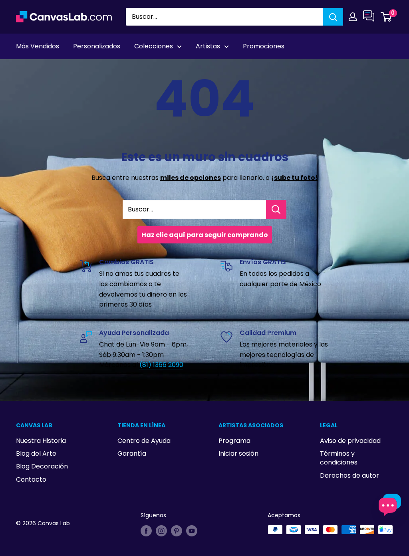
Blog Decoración (42, 466)
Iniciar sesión (238, 453)
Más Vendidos (37, 46)
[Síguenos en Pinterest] (176, 530)
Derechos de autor (349, 475)
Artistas (208, 46)
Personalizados (96, 46)
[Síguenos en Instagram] (161, 530)
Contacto (31, 479)
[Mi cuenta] (353, 16)
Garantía (131, 453)
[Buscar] (333, 17)
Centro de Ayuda (144, 440)
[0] (386, 17)
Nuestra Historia (41, 440)
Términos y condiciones (338, 458)
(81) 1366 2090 (161, 364)
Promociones (263, 46)
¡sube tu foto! (294, 177)
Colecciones (153, 46)
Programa (234, 440)
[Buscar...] (276, 209)
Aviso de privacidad (350, 440)
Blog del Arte (36, 453)
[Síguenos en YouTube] (191, 530)
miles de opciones (190, 177)
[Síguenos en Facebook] (146, 530)
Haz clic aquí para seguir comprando (204, 234)
